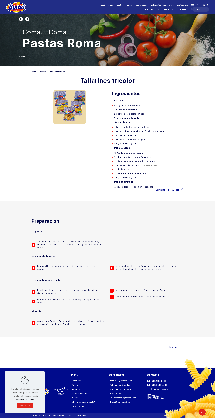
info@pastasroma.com (157, 389)
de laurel (121, 169)
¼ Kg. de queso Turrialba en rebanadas (133, 187)
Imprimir (173, 347)
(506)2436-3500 (158, 381)
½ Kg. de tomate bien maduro (129, 153)
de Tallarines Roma (127, 105)
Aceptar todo (25, 405)
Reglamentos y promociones (162, 5)
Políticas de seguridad (120, 389)
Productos (76, 381)
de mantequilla (125, 109)
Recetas (42, 72)
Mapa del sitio (116, 393)
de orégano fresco (135, 165)
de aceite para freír (130, 173)
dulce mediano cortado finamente (134, 161)
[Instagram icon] (204, 5)
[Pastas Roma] (16, 7)
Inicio (34, 72)
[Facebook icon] (198, 5)
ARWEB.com (86, 415)
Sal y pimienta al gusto (125, 143)
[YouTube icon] (201, 5)
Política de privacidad (120, 385)
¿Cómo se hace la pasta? (137, 5)
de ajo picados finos (129, 114)
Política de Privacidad (24, 399)
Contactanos (182, 5)
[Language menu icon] (193, 4)
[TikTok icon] (207, 5)
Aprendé (76, 389)
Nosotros (120, 5)
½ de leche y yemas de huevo (132, 127)
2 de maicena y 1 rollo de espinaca (139, 131)
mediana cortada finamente (132, 157)
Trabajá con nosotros (120, 402)
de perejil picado (126, 118)
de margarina (125, 135)
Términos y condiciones (121, 381)
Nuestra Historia (106, 5)
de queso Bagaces (130, 139)
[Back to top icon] (202, 412)
